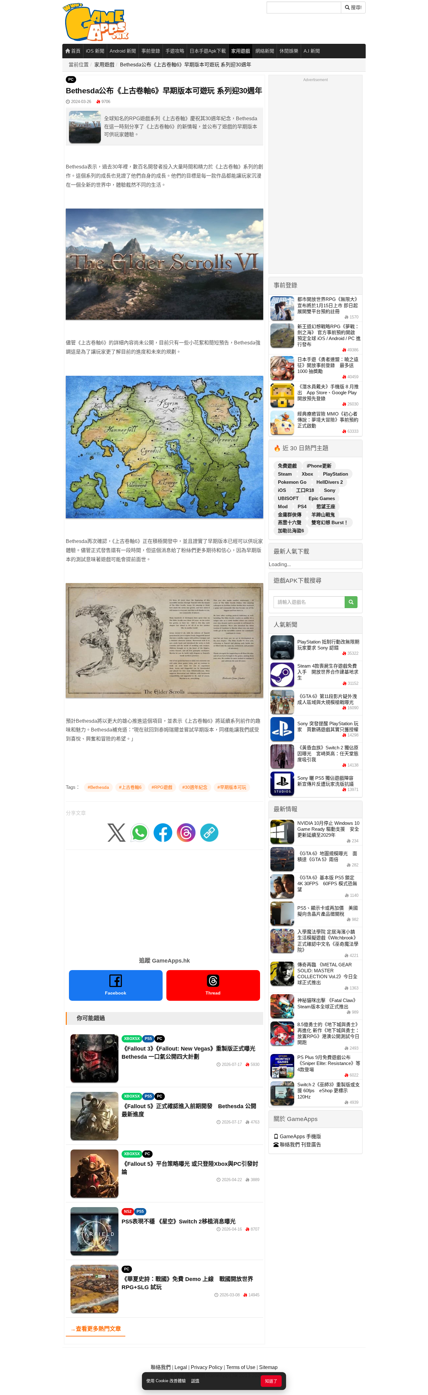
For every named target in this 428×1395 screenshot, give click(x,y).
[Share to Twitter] (116, 832)
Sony (329, 490)
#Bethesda (98, 787)
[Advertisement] (164, 901)
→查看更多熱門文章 (95, 1329)
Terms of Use (240, 1367)
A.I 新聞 (312, 51)
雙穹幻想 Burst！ (329, 522)
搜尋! (356, 7)
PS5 (148, 1038)
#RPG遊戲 (162, 787)
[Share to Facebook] (163, 832)
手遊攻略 (174, 51)
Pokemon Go (293, 482)
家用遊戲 (240, 51)
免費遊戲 (288, 465)
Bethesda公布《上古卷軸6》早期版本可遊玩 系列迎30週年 (185, 64)
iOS (282, 490)
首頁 (75, 51)
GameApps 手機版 (300, 1136)
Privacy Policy (206, 1367)
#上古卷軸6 (130, 787)
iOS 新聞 (95, 51)
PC (71, 79)
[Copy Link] (209, 832)
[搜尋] (351, 602)
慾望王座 (325, 506)
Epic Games (322, 498)
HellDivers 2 (329, 482)
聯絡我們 (161, 1367)
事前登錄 (150, 51)
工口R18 (305, 490)
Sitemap (268, 1367)
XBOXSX (132, 1038)
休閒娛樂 (288, 51)
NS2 (128, 1211)
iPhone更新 (319, 465)
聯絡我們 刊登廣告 (300, 1144)
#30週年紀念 (194, 787)
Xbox (308, 474)
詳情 (195, 1380)
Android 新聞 (123, 51)
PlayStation (335, 474)
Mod (283, 506)
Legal (181, 1367)
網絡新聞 (264, 51)
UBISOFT (289, 498)
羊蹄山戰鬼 (323, 514)
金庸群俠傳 (290, 514)
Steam (285, 474)
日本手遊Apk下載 (208, 51)
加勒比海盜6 (291, 530)
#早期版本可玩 (231, 787)
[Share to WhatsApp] (139, 832)
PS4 (303, 506)
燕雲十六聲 (290, 522)
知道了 (271, 1381)
